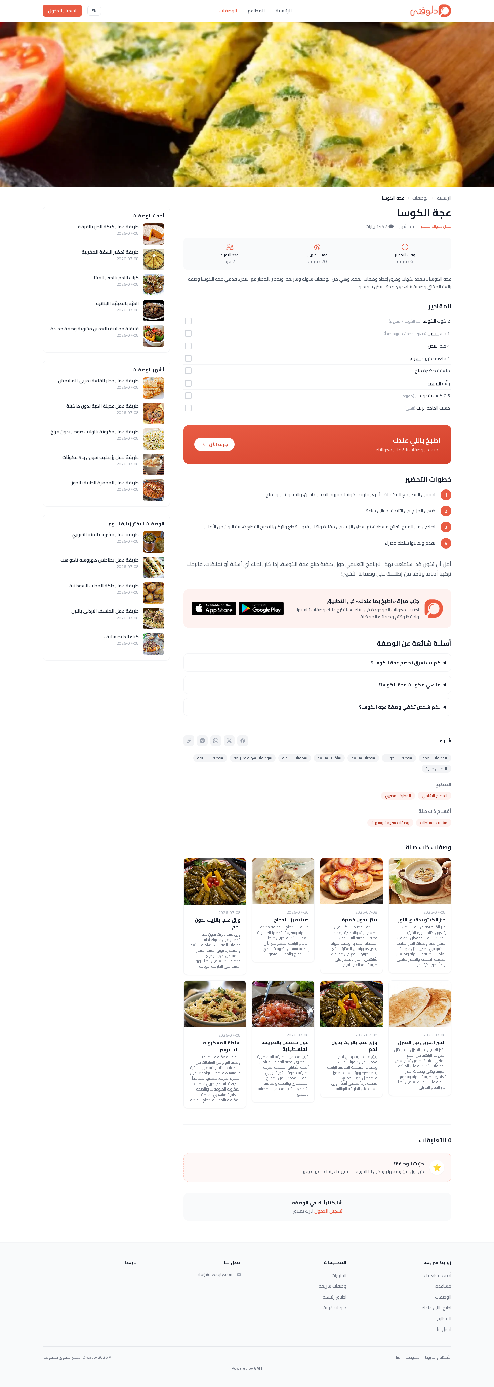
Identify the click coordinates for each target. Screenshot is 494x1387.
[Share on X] (229, 740)
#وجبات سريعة (363, 758)
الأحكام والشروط (438, 1357)
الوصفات (228, 10)
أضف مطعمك (437, 1275)
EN (94, 10)
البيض (433, 346)
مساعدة (443, 1286)
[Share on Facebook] (242, 740)
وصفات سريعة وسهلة (390, 822)
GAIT (258, 1368)
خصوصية (413, 1357)
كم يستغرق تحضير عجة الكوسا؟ (406, 662)
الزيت (421, 408)
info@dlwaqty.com (215, 1274)
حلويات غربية (334, 1307)
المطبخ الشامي (434, 795)
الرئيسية (284, 10)
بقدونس (423, 395)
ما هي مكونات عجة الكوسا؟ (409, 684)
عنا (398, 1357)
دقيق (415, 358)
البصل (433, 333)
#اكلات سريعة (329, 758)
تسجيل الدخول (62, 10)
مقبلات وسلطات (433, 822)
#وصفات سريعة (210, 758)
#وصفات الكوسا (399, 758)
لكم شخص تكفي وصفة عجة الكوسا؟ (400, 707)
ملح (418, 370)
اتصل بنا (444, 1329)
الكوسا (429, 321)
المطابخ (444, 1318)
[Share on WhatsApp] (215, 740)
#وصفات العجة (435, 758)
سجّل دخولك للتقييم (436, 226)
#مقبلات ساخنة (294, 758)
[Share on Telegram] (202, 740)
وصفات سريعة (332, 1286)
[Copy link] (188, 740)
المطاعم (256, 10)
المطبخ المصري (398, 795)
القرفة (434, 383)
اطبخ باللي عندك (436, 1307)
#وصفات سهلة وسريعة (253, 758)
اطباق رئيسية (334, 1297)
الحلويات (338, 1275)
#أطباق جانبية (436, 768)
